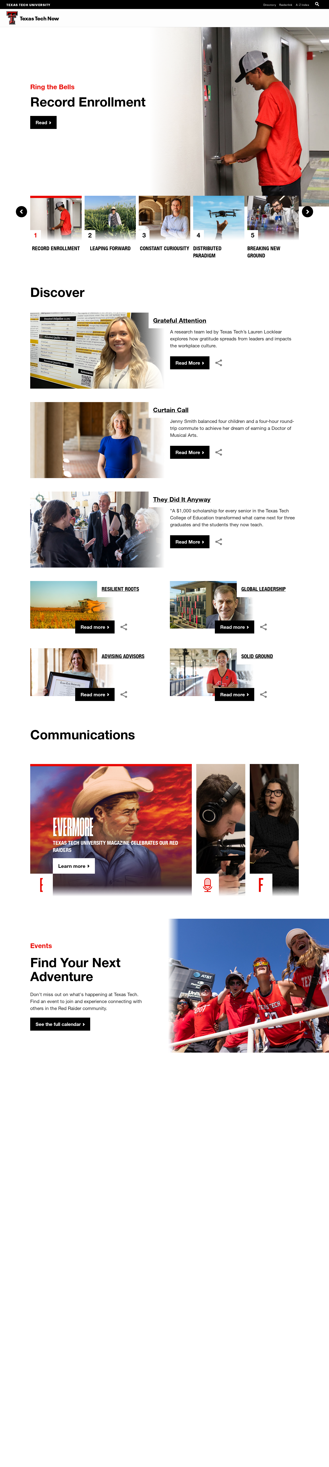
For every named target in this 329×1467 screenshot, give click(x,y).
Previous (21, 211)
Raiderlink (286, 4)
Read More (187, 363)
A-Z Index (302, 4)
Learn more (71, 866)
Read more (93, 627)
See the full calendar (58, 1024)
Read (41, 122)
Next (307, 211)
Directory (269, 4)
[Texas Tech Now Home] (9, 18)
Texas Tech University (28, 4)
